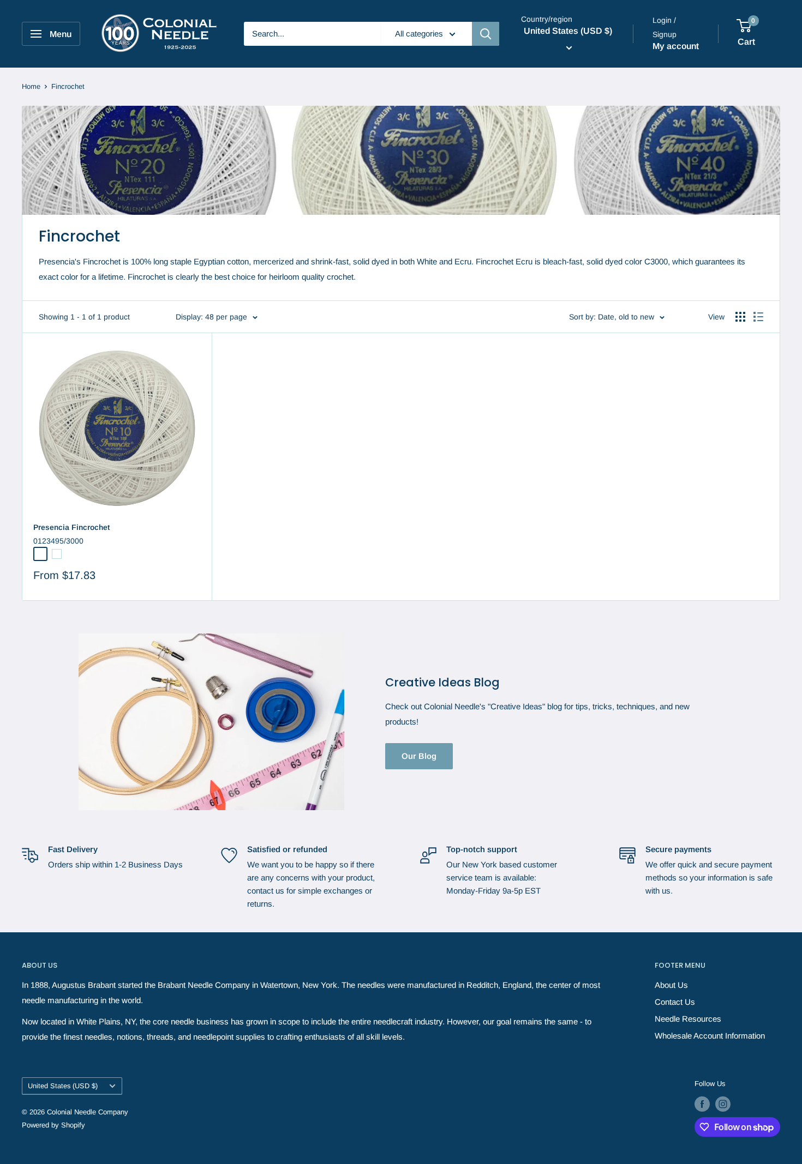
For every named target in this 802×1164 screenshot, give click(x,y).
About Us (671, 985)
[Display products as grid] (740, 317)
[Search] (485, 34)
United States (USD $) (63, 1086)
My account (676, 46)
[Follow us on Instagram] (723, 1104)
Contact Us (675, 1001)
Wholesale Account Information (710, 1035)
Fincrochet (68, 86)
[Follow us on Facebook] (702, 1104)
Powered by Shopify (53, 1125)
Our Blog (419, 756)
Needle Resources (688, 1018)
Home (31, 86)
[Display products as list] (758, 317)
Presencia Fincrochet (71, 527)
